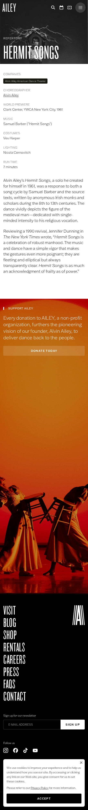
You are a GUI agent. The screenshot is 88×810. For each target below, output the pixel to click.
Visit (9, 610)
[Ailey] (11, 7)
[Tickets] (70, 7)
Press (11, 672)
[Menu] (80, 7)
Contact (14, 696)
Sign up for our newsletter (19, 715)
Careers (14, 659)
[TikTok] (25, 750)
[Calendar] (61, 7)
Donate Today (44, 351)
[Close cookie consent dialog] (81, 762)
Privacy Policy (40, 788)
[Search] (52, 7)
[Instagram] (5, 750)
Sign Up (72, 724)
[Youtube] (35, 750)
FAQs (9, 684)
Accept (44, 798)
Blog (9, 623)
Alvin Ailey (11, 95)
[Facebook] (15, 750)
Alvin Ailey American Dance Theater (25, 81)
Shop (10, 635)
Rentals (14, 647)
